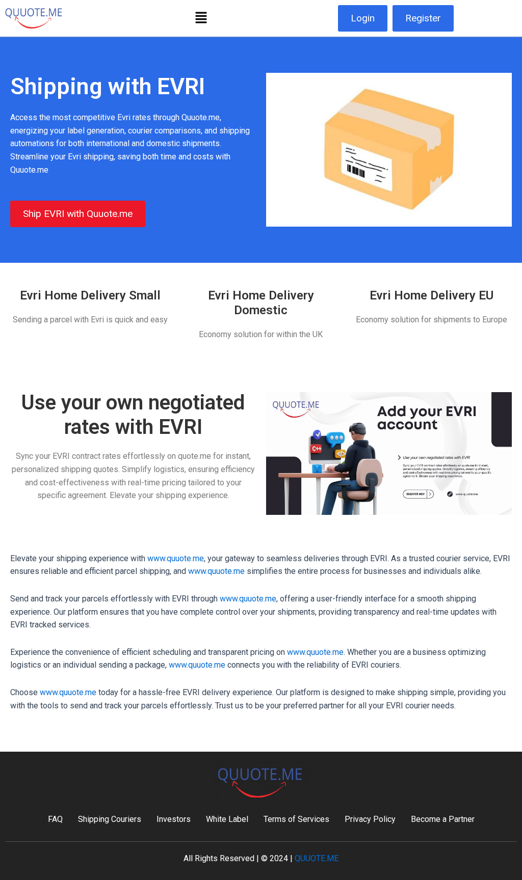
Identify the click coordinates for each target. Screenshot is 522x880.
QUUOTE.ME (316, 858)
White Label (227, 819)
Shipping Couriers (109, 819)
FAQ (55, 819)
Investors (173, 819)
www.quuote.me (175, 558)
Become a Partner (443, 819)
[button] (201, 18)
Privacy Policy (370, 819)
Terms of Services (296, 819)
